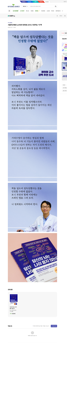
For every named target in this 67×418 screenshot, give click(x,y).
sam (35, 1)
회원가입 (65, 1)
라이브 (61, 15)
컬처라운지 (58, 11)
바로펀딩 (43, 11)
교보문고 (23, 1)
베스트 (27, 11)
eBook (29, 1)
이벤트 (32, 11)
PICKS (52, 11)
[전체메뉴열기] (9, 10)
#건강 (64, 85)
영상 (65, 15)
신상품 (48, 11)
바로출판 (47, 1)
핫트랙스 (41, 1)
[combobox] (25, 6)
